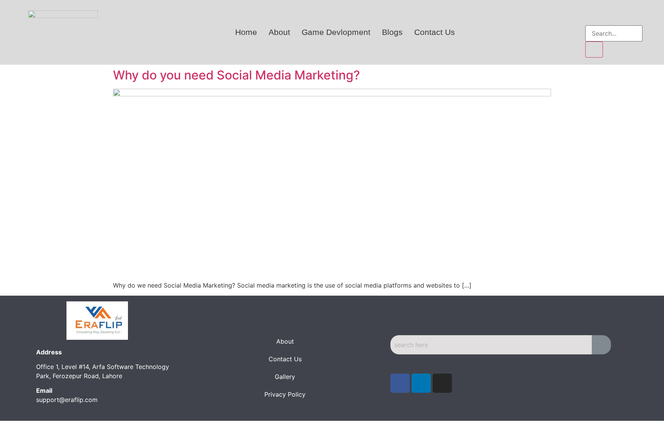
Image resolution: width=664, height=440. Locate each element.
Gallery (285, 376)
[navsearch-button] (591, 18)
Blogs (392, 32)
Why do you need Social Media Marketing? (236, 75)
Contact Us (434, 32)
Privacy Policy (284, 394)
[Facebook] (400, 383)
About (279, 32)
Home (246, 32)
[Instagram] (442, 383)
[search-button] (594, 49)
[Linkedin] (421, 383)
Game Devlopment (336, 32)
